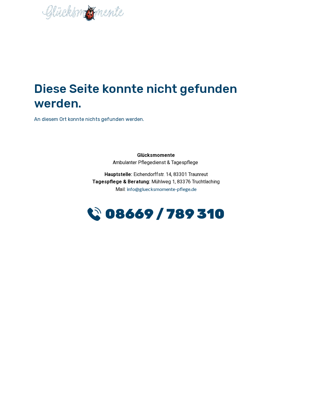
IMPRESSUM (179, 282)
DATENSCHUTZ (131, 282)
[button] (232, 15)
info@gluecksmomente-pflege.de (162, 189)
